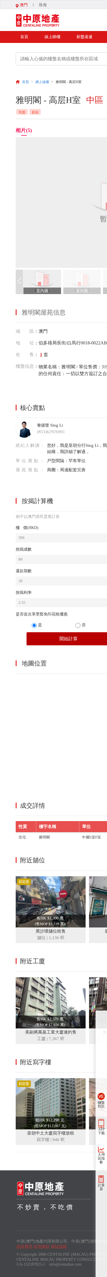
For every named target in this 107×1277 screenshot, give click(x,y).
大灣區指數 (101, 1158)
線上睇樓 (52, 37)
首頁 (24, 37)
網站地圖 (59, 1246)
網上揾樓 (42, 82)
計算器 (101, 1187)
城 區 (25, 331)
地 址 (25, 342)
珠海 (43, 5)
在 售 (25, 354)
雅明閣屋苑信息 (44, 312)
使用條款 (42, 1246)
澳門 (23, 5)
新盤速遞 (84, 37)
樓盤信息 (25, 366)
